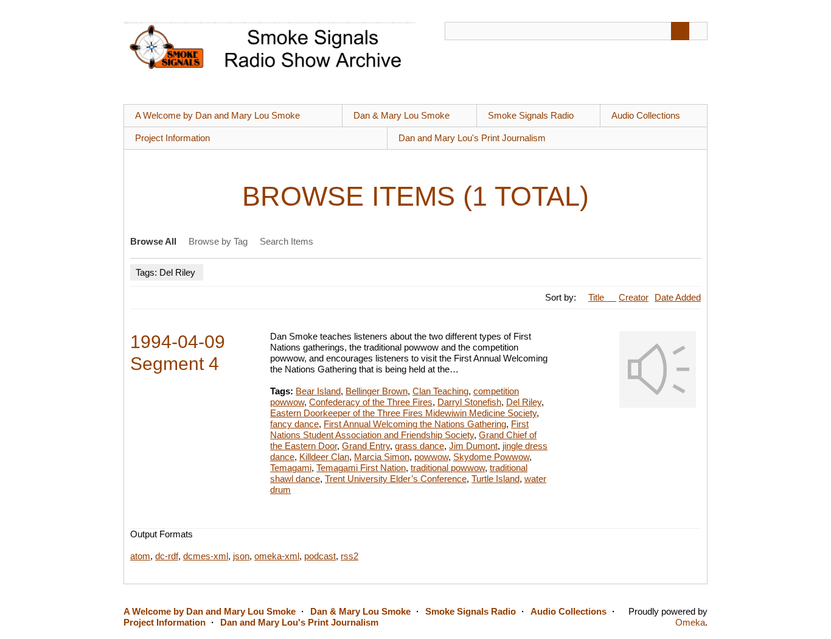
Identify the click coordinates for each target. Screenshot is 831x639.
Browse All (153, 241)
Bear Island (318, 391)
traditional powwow (448, 468)
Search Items (286, 241)
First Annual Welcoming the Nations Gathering (415, 424)
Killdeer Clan (324, 457)
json (241, 556)
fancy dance (294, 424)
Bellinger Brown (377, 391)
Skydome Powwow (491, 457)
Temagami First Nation (361, 468)
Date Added (678, 297)
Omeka (690, 622)
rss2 (349, 556)
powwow (431, 457)
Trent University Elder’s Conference (396, 478)
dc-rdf (166, 556)
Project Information (172, 138)
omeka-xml (276, 556)
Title (597, 297)
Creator (633, 297)
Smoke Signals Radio (531, 115)
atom (140, 556)
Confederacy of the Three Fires (371, 402)
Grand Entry (366, 446)
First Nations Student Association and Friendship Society (399, 429)
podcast (320, 556)
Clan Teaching (440, 391)
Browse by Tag (218, 241)
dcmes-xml (205, 556)
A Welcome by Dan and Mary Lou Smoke (217, 115)
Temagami (290, 468)
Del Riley (523, 402)
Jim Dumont (473, 446)
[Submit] (680, 31)
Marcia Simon (381, 457)
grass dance (419, 446)
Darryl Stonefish (469, 402)
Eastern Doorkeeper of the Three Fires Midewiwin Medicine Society (403, 413)
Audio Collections (645, 115)
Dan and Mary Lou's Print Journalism (472, 138)
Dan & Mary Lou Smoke (401, 115)
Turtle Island (495, 478)
